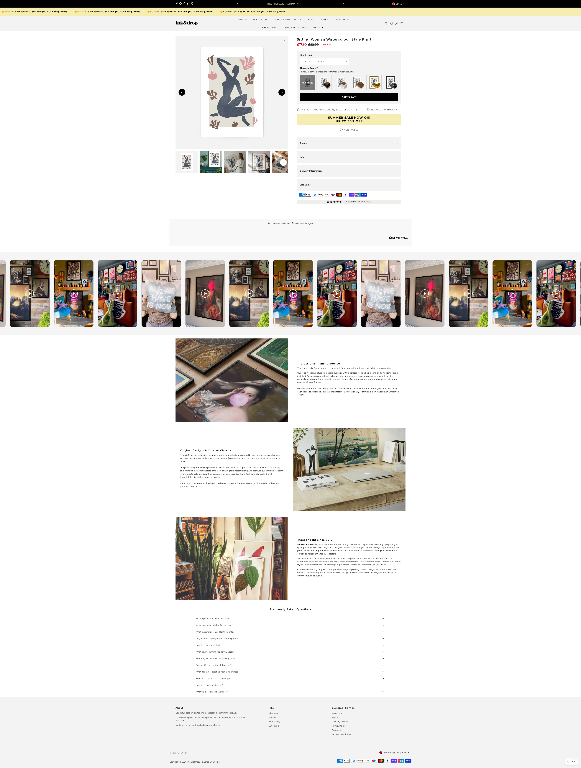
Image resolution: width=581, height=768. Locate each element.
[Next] (343, 3)
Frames (272, 717)
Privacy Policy (338, 726)
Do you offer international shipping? (213, 665)
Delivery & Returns (341, 721)
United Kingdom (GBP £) (395, 752)
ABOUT (317, 27)
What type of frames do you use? (212, 692)
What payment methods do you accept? (215, 652)
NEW (310, 19)
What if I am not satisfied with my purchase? (217, 672)
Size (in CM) (306, 55)
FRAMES (324, 19)
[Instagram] (180, 3)
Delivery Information (311, 171)
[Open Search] (391, 23)
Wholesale (274, 726)
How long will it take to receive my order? (216, 658)
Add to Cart (349, 97)
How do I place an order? (208, 645)
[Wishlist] (386, 23)
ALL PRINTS (238, 19)
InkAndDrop (193, 762)
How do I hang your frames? (209, 685)
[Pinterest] (184, 3)
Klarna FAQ (274, 721)
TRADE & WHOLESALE (295, 27)
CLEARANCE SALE (267, 27)
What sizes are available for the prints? (214, 625)
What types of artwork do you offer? (213, 618)
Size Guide (305, 185)
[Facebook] (177, 3)
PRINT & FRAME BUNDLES (288, 19)
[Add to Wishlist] (284, 39)
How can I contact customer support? (214, 678)
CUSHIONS (341, 19)
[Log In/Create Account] (396, 23)
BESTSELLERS (260, 19)
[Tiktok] (187, 3)
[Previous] (237, 3)
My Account (337, 713)
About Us (273, 713)
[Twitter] (192, 3)
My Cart (335, 717)
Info (302, 157)
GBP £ (399, 4)
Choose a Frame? (309, 68)
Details (303, 143)
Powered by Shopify (210, 762)
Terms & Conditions (341, 734)
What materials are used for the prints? (215, 632)
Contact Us (337, 730)
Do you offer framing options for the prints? (217, 638)
